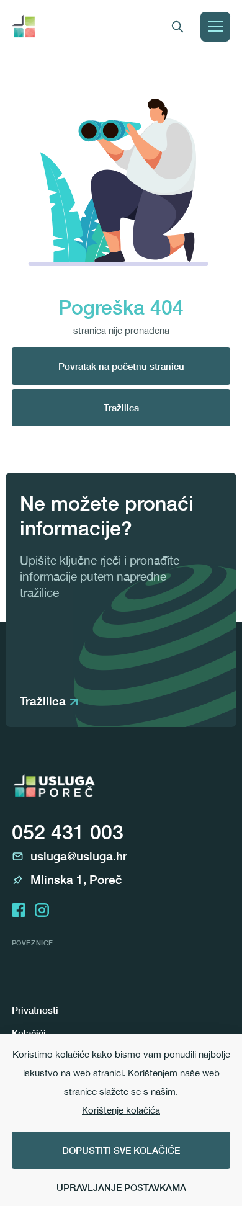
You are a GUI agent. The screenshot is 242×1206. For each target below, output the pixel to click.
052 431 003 (67, 832)
